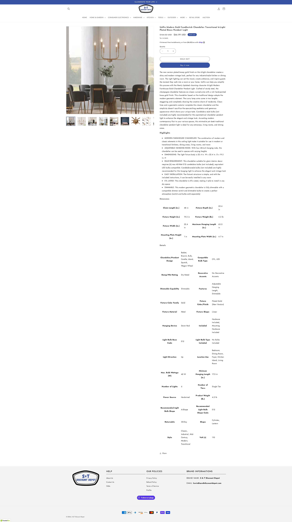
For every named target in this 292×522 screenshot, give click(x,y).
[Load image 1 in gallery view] (70, 121)
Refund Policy (151, 482)
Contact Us (110, 482)
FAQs (108, 486)
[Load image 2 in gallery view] (81, 121)
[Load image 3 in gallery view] (92, 121)
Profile (148, 490)
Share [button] (164, 453)
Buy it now (184, 65)
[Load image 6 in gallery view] (125, 121)
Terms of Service (152, 486)
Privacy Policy (151, 478)
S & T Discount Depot (78, 517)
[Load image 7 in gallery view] (135, 121)
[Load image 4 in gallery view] (103, 121)
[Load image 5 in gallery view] (114, 121)
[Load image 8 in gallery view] (146, 121)
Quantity (162, 47)
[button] (68, 8)
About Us (109, 478)
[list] (110, 70)
